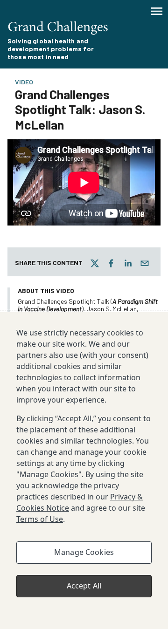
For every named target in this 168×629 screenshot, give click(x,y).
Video (24, 82)
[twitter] (95, 263)
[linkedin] (127, 263)
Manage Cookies (84, 552)
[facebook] (111, 263)
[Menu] (156, 11)
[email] (144, 263)
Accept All (84, 586)
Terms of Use (39, 519)
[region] (84, 470)
